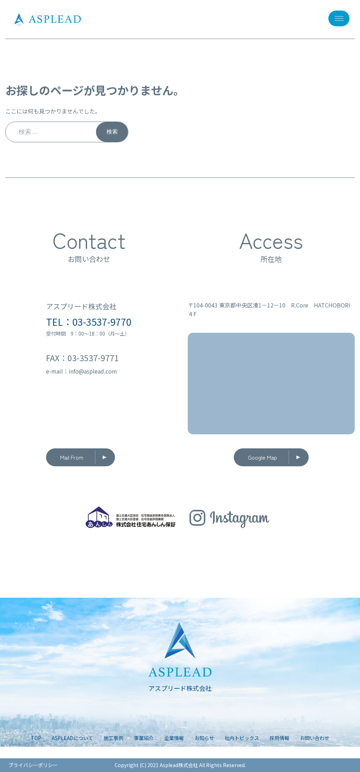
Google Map (262, 457)
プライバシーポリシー (33, 764)
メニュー (338, 18)
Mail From (71, 457)
